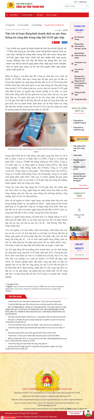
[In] (64, 30)
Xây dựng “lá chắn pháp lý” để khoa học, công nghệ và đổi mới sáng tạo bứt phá (37, 317)
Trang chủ (11, 25)
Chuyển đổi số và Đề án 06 (54, 25)
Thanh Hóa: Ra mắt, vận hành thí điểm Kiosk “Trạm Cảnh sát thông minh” (34, 301)
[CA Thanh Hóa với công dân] (79, 413)
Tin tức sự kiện (23, 25)
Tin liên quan (15, 296)
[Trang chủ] (7, 15)
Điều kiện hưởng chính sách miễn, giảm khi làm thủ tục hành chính (32, 333)
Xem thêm (83, 185)
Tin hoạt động (36, 25)
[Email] (66, 30)
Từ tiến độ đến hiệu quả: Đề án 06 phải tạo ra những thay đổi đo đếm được (35, 304)
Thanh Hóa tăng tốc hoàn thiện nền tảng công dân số (27, 344)
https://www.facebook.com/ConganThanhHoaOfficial (51, 409)
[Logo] (25, 5)
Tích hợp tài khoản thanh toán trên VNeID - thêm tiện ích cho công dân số (35, 325)
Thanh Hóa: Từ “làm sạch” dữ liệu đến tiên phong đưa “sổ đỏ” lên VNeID (33, 336)
